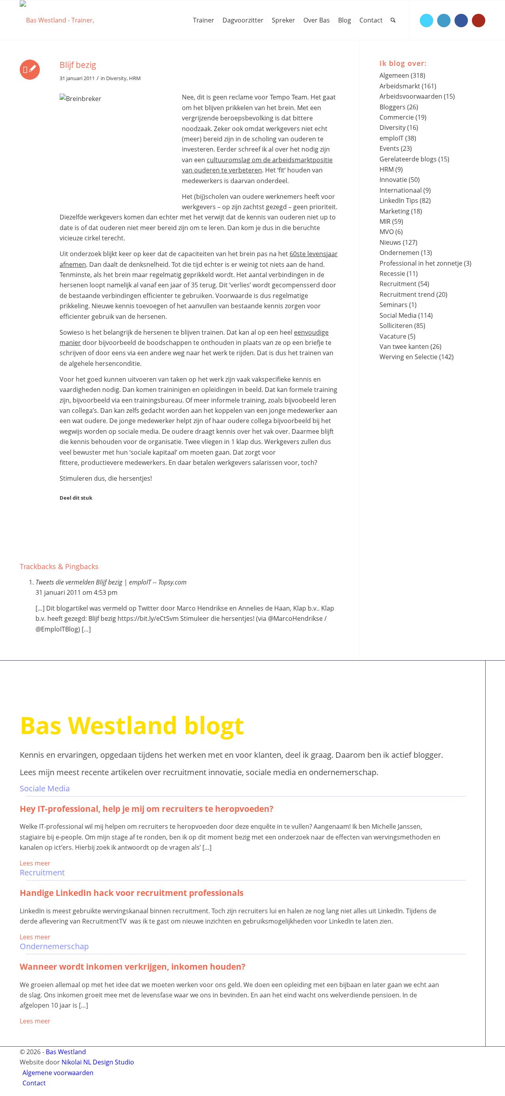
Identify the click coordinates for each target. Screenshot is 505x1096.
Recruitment (398, 283)
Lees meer (35, 863)
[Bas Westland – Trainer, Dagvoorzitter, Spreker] (79, 20)
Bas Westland (66, 1051)
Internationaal (401, 190)
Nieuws (390, 242)
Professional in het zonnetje (421, 263)
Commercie (397, 117)
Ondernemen (399, 252)
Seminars (394, 304)
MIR (385, 221)
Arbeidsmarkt (400, 86)
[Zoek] (393, 20)
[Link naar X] (426, 20)
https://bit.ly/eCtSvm (148, 618)
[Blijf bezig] (30, 70)
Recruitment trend (407, 294)
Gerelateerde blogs (408, 159)
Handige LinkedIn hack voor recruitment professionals (131, 892)
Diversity (116, 78)
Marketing (395, 211)
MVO (387, 231)
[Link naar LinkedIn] (444, 20)
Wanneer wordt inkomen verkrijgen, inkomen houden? (132, 966)
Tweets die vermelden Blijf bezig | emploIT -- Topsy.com (111, 582)
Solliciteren (396, 325)
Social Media (398, 315)
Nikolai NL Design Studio (98, 1062)
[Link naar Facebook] (461, 20)
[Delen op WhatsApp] (64, 527)
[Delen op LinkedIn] (64, 538)
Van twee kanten (404, 346)
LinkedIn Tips (399, 200)
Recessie (392, 273)
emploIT (392, 138)
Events (389, 148)
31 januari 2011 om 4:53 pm (77, 592)
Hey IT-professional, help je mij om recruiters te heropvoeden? (146, 808)
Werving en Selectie (409, 356)
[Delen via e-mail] (64, 549)
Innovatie (393, 179)
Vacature (393, 336)
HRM (135, 78)
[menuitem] (203, 20)
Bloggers (393, 107)
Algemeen (394, 75)
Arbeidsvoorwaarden (411, 96)
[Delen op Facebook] (64, 516)
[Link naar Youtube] (478, 20)
